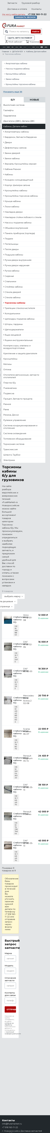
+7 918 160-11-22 (37, 14)
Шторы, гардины (14, 324)
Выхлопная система (13, 105)
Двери (8, 142)
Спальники (10, 281)
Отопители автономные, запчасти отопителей (21, 376)
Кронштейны (10, 359)
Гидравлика (9, 115)
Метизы (7, 364)
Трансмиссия (10, 449)
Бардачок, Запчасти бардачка (21, 137)
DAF (25, 642)
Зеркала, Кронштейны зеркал (20, 164)
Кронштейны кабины (16, 74)
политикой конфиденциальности (13, 1033)
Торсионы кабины (15, 303)
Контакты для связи (10, 994)
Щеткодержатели (14, 329)
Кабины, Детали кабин (15, 126)
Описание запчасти (10, 979)
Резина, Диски (11, 415)
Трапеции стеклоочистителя (20, 308)
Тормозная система (13, 444)
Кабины (9, 174)
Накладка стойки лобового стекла (23, 217)
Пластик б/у (9, 382)
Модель (9, 965)
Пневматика (10, 388)
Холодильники (12, 313)
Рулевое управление (14, 420)
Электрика (9, 460)
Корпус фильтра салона (17, 185)
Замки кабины (12, 79)
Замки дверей (12, 153)
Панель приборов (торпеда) (20, 233)
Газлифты (8, 110)
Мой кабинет (15, 41)
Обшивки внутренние (16, 228)
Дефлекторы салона (15, 147)
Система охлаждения (14, 433)
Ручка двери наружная (17, 265)
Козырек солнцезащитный (19, 180)
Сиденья (9, 276)
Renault (27, 755)
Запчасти (12, 3)
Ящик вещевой (13, 335)
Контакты (36, 9)
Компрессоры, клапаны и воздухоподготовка (17, 346)
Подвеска (8, 393)
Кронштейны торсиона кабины (20, 84)
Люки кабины (12, 206)
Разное (7, 404)
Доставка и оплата (17, 9)
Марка (8, 953)
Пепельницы (11, 244)
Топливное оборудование (17, 438)
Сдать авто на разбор (20, 38)
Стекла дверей (13, 292)
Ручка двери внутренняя (18, 260)
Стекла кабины (13, 297)
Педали (9, 238)
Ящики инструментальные (19, 340)
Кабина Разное (13, 169)
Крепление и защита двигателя (20, 353)
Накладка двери (14, 212)
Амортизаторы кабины (16, 63)
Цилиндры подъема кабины (20, 319)
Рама (6, 409)
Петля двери (12, 249)
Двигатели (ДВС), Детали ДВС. (19, 121)
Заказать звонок (25, 17)
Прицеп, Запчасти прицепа (17, 398)
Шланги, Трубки (11, 454)
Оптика (7, 369)
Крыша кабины (13, 201)
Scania (26, 729)
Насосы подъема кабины (18, 68)
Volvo (26, 615)
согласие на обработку (9, 1024)
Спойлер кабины (14, 286)
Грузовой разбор (31, 3)
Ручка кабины (12, 270)
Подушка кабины (14, 254)
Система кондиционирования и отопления (20, 426)
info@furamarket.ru (12, 1123)
